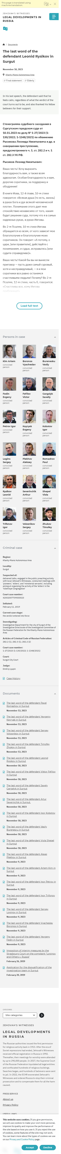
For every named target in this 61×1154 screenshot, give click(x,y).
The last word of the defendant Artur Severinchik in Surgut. (26, 801)
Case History (13, 678)
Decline (47, 1147)
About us (8, 1099)
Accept (30, 1147)
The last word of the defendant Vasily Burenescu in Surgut (27, 828)
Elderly (30, 80)
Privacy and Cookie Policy (22, 1139)
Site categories (13, 1015)
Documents (13, 44)
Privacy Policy (10, 1105)
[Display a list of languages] (47, 4)
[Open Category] (41, 1015)
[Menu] (54, 16)
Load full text (29, 305)
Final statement (14, 80)
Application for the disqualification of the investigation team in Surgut (29, 969)
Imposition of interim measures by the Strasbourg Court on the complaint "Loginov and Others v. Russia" (31, 953)
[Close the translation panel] (55, 4)
